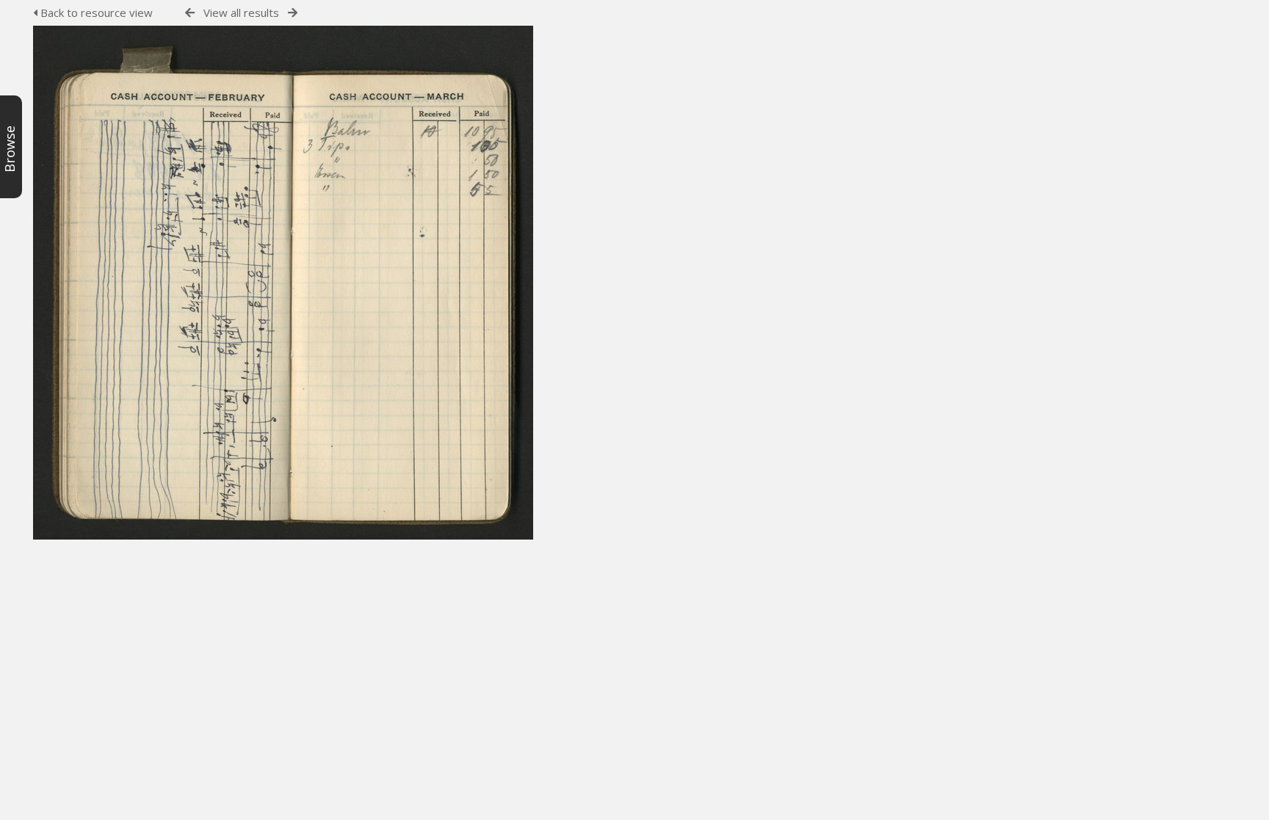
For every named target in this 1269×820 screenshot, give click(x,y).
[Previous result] (190, 12)
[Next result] (292, 12)
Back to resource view (95, 12)
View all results (241, 12)
